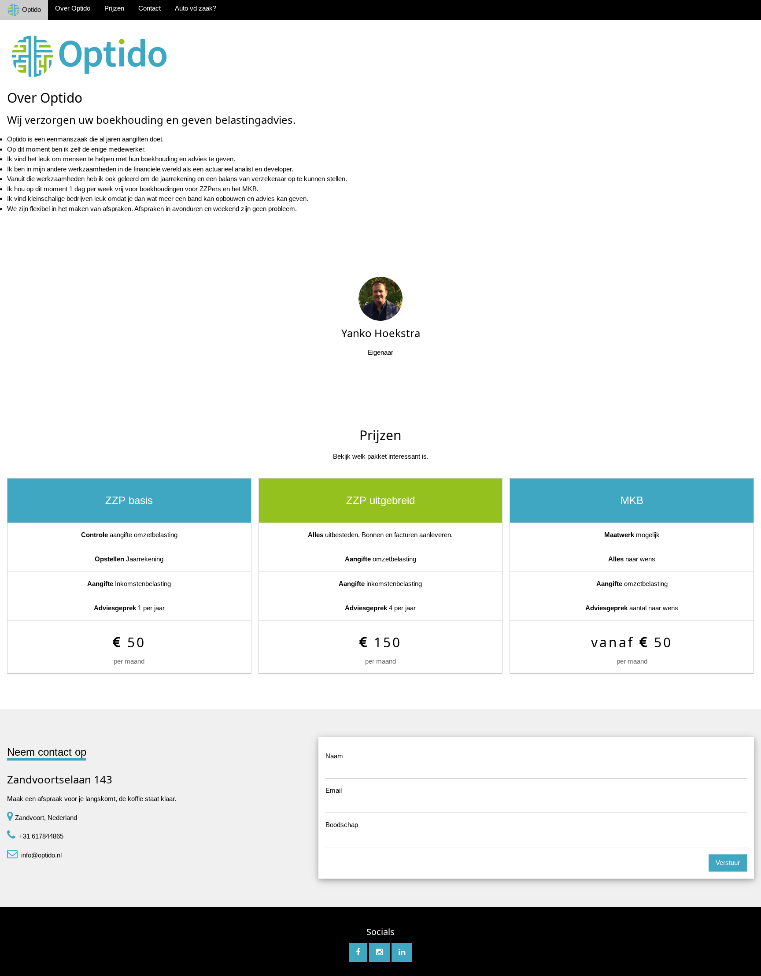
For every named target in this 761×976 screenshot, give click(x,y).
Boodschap (341, 824)
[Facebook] (358, 952)
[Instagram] (379, 952)
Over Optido (72, 8)
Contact (149, 8)
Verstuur (728, 862)
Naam (334, 756)
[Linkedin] (402, 952)
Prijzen (114, 8)
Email (333, 790)
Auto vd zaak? (195, 8)
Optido (30, 9)
